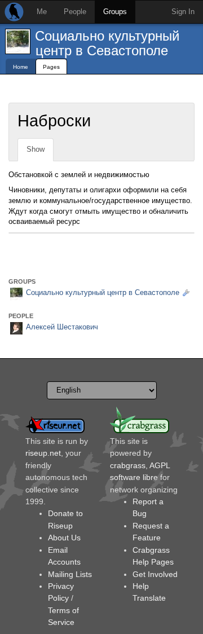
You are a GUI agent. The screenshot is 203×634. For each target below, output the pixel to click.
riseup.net (43, 452)
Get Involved (155, 574)
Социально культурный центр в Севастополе (107, 43)
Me (42, 11)
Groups (115, 11)
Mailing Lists (70, 574)
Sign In (183, 11)
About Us (64, 537)
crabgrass (127, 465)
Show (36, 149)
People (75, 11)
